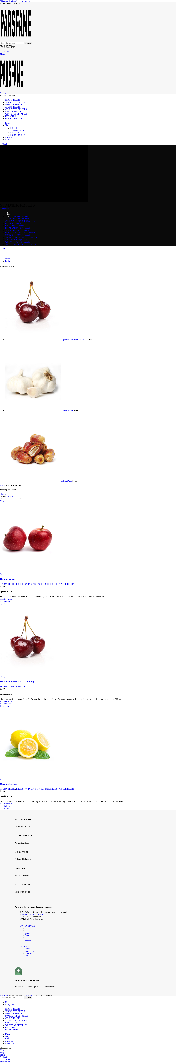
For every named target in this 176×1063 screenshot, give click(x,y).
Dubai (27, 930)
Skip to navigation (7, 1)
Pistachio (28, 953)
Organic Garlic (67, 410)
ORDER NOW (26, 946)
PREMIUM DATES (18, 135)
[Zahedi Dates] (33, 481)
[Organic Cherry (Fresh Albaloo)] (33, 339)
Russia (27, 933)
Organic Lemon (8, 783)
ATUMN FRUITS (7, 584)
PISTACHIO (15, 133)
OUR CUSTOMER (28, 926)
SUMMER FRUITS (49, 584)
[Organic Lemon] (27, 777)
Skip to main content (23, 1)
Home (3, 485)
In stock (8, 261)
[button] (5, 601)
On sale (8, 259)
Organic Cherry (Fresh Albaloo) (74, 339)
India (27, 928)
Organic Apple (7, 579)
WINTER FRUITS (66, 584)
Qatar (27, 935)
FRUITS (14, 128)
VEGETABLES (17, 130)
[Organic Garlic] (33, 410)
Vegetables (29, 951)
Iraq (26, 937)
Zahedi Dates (66, 481)
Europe (28, 940)
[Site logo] (16, 40)
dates (27, 956)
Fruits (27, 949)
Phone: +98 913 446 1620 (32, 914)
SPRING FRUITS (32, 584)
